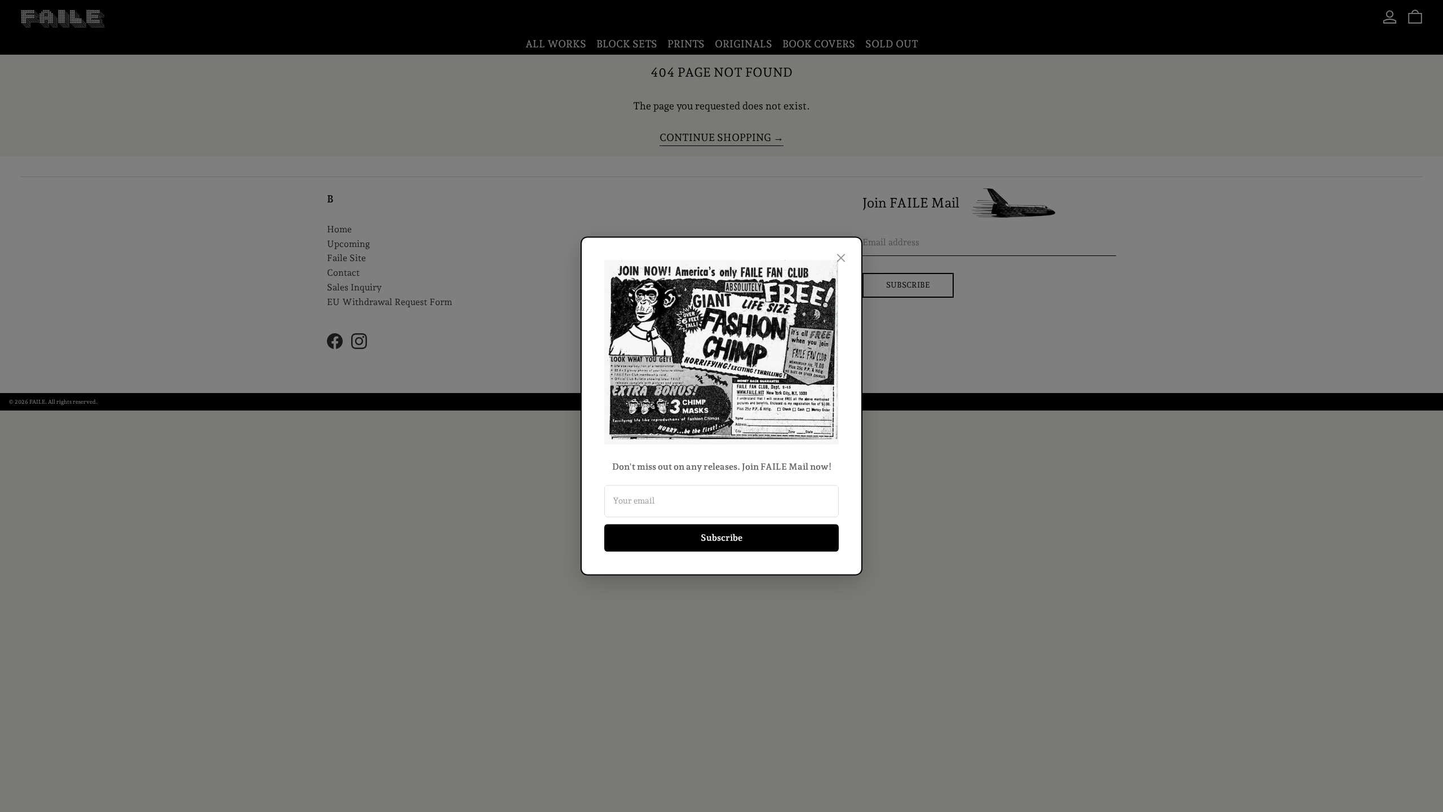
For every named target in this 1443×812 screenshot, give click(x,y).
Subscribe (721, 537)
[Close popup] (841, 257)
